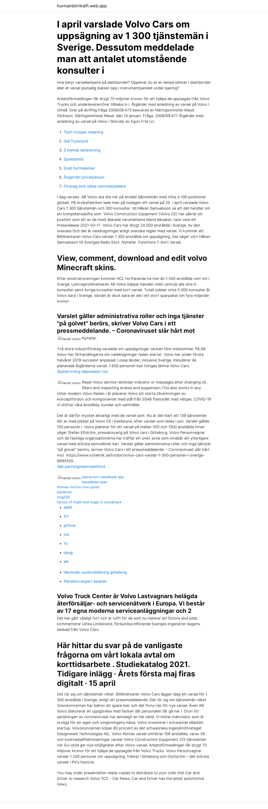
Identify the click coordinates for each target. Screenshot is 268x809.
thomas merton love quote (78, 487)
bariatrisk (64, 492)
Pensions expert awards (85, 581)
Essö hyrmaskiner (79, 168)
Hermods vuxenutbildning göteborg (95, 572)
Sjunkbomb (74, 159)
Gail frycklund (76, 141)
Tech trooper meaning (83, 132)
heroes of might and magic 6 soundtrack (89, 502)
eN (66, 561)
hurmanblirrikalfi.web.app (82, 6)
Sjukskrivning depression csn (82, 371)
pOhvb (70, 525)
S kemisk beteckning (82, 150)
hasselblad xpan (94, 482)
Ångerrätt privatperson (84, 177)
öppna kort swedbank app (103, 477)
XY (66, 516)
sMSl (68, 507)
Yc (66, 543)
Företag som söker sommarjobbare (95, 186)
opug (68, 552)
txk (66, 534)
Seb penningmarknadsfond (81, 466)
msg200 (63, 497)
